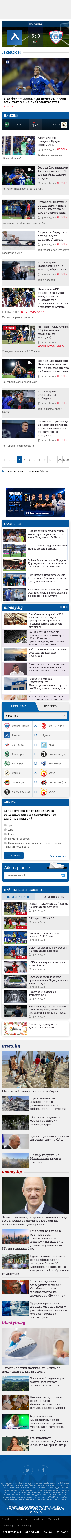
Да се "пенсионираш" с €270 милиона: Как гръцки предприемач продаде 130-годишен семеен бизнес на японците (46, 620)
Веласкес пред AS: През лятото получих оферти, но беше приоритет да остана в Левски (48, 1009)
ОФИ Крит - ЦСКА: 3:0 (41, 918)
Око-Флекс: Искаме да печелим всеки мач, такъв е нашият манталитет (35, 100)
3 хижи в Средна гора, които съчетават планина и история (47, 1381)
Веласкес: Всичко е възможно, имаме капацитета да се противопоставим (52, 207)
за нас (48, 1532)
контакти (62, 1532)
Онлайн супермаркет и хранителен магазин (43, 1025)
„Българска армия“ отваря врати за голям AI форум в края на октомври (48, 980)
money (14, 608)
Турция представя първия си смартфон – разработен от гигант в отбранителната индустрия (48, 1310)
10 (49, 459)
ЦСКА (52, 773)
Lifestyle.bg (38, 1519)
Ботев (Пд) (18, 782)
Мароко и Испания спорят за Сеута (30, 1091)
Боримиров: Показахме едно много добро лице (52, 265)
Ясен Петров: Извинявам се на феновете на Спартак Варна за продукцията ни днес (47, 578)
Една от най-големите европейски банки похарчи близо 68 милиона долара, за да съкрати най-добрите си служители (35, 1264)
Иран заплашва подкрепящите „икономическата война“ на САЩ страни (48, 1103)
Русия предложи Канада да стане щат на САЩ (49, 1137)
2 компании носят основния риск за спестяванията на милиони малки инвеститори (48, 667)
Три (10, 825)
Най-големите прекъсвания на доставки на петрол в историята (48, 652)
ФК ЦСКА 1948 (57, 726)
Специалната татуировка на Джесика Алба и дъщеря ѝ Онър (49, 1441)
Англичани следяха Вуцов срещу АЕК (49, 141)
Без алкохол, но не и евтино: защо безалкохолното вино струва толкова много (47, 1402)
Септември (18, 744)
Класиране (52, 706)
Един (11, 834)
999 (60, 459)
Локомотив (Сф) (58, 782)
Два (10, 829)
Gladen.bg (7, 1526)
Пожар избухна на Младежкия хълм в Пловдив (45, 1158)
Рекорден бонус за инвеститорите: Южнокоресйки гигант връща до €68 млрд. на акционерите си (48, 685)
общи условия (12, 1532)
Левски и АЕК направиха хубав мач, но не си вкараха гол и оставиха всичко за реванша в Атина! (53, 297)
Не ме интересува (19, 838)
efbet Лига (12, 715)
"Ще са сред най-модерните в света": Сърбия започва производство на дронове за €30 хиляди (48, 1288)
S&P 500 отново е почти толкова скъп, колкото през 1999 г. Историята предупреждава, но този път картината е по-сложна (47, 638)
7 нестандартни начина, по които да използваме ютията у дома (31, 1369)
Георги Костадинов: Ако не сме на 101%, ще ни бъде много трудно (53, 173)
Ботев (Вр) (17, 763)
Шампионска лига (34, 311)
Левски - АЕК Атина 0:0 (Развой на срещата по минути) (53, 332)
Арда (51, 744)
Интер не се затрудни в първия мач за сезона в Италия (47, 547)
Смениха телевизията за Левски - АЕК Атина (44, 934)
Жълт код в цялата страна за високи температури (45, 1120)
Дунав (46, 735)
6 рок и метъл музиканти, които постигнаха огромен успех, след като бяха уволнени (47, 1423)
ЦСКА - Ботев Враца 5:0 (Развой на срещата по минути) (48, 949)
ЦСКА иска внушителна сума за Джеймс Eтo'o (47, 964)
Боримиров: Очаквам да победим (47, 394)
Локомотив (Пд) (57, 754)
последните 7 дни (18, 897)
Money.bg (22, 1519)
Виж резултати (58, 856)
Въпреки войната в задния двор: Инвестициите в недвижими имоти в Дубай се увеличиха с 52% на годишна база (33, 1239)
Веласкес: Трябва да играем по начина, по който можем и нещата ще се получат (53, 428)
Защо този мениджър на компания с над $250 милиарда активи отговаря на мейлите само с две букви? (34, 1220)
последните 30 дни (52, 897)
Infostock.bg (24, 1526)
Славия (16, 773)
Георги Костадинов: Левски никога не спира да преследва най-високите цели (53, 366)
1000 (66, 459)
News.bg (6, 1519)
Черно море (55, 763)
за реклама (32, 1532)
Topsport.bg (54, 1519)
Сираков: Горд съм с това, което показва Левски (52, 236)
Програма (18, 706)
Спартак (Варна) (21, 726)
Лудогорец (18, 754)
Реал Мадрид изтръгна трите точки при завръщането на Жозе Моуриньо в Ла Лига (46, 534)
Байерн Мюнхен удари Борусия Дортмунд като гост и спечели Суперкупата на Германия (47, 563)
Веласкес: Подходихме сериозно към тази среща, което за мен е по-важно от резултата (48, 592)
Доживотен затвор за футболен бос (42, 993)
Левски (9, 106)
